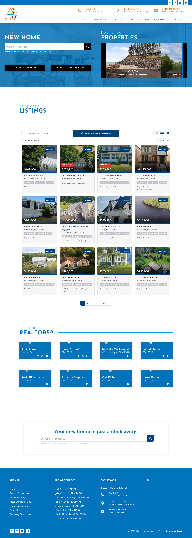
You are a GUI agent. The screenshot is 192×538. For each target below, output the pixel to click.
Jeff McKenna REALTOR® (68, 502)
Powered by (170, 531)
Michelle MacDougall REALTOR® (72, 498)
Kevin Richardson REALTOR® (70, 514)
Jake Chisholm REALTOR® (68, 493)
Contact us (177, 19)
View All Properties (70, 67)
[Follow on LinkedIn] (186, 2)
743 (103, 303)
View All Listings (120, 19)
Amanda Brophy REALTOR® (69, 506)
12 (158, 140)
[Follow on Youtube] (180, 2)
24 (163, 140)
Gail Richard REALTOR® (67, 510)
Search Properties (100, 19)
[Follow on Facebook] (175, 2)
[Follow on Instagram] (170, 2)
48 (168, 140)
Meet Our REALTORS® (140, 19)
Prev (103, 60)
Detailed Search (25, 67)
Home (85, 19)
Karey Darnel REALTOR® (68, 519)
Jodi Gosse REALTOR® (66, 489)
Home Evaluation (160, 19)
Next (184, 60)
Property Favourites (20, 514)
